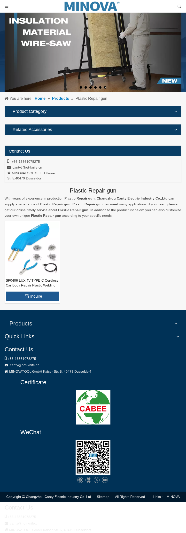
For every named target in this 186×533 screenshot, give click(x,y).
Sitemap (103, 497)
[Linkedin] (88, 480)
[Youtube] (105, 480)
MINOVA (173, 497)
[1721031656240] (93, 407)
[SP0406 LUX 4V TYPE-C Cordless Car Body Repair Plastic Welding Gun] (32, 249)
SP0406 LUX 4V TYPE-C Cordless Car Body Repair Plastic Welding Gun (32, 283)
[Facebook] (80, 480)
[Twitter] (96, 480)
